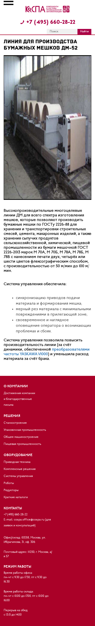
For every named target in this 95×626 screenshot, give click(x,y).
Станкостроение (15, 423)
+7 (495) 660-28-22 (50, 22)
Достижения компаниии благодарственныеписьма (19, 399)
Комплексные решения (20, 469)
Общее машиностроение (21, 437)
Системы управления (18, 476)
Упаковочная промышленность (25, 430)
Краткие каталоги (16, 497)
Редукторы (11, 490)
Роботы (9, 483)
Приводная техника (17, 462)
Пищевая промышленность (22, 444)
